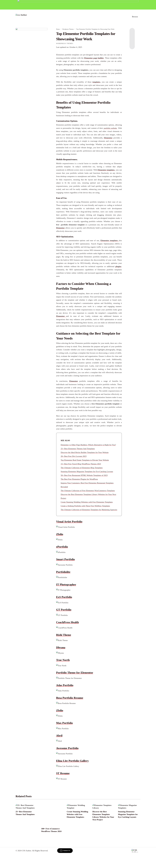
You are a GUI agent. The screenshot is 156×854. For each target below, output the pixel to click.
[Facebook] (132, 32)
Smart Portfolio (65, 559)
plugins (118, 266)
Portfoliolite (63, 571)
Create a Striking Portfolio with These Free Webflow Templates (85, 506)
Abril (59, 735)
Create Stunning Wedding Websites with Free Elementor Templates (87, 502)
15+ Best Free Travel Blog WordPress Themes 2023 (81, 464)
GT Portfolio (63, 609)
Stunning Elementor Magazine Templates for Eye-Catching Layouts (87, 471)
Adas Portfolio (64, 685)
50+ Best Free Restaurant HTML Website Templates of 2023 (84, 475)
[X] (132, 45)
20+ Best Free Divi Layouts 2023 (73, 456)
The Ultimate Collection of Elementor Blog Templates (82, 468)
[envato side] (31, 60)
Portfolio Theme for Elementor (74, 672)
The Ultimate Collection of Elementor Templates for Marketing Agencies (89, 510)
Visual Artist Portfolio (69, 521)
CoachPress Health (67, 622)
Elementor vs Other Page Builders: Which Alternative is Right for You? (88, 445)
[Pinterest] (132, 40)
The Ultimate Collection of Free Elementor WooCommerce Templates (88, 491)
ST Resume (63, 773)
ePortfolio (62, 546)
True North (63, 660)
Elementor (108, 138)
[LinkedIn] (132, 36)
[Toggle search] (125, 17)
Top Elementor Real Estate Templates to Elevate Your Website (85, 460)
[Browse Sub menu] (139, 17)
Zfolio (59, 534)
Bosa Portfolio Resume (69, 697)
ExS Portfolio (64, 597)
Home (58, 29)
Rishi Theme (63, 634)
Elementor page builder (94, 58)
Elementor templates (106, 170)
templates (96, 82)
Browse (135, 17)
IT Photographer (66, 584)
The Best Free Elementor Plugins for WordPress (79, 479)
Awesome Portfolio (67, 748)
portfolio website (110, 128)
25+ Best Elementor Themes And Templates (78, 449)
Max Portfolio (64, 722)
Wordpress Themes (68, 29)
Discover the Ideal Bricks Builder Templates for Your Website (85, 452)
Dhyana (60, 647)
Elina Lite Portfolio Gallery (72, 760)
